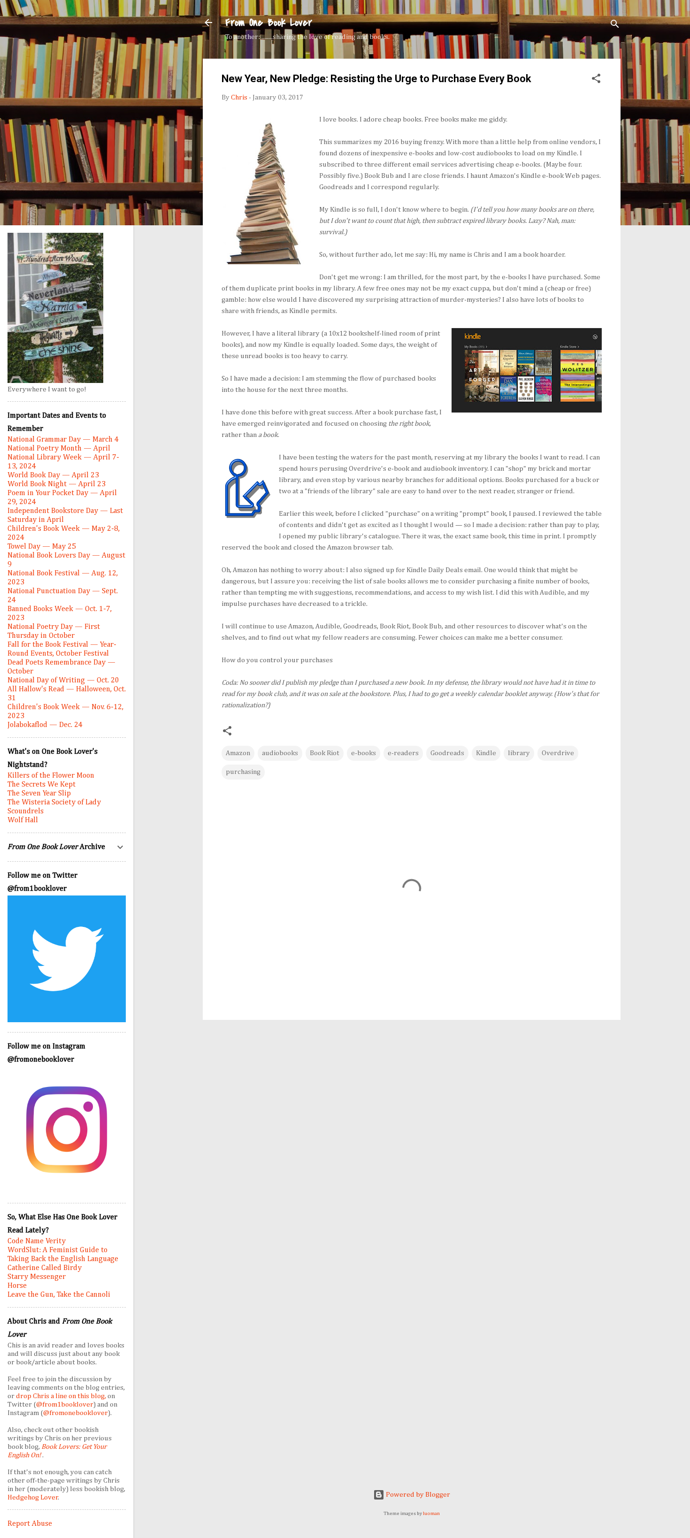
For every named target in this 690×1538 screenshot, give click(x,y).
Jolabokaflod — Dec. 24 (45, 725)
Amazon (238, 753)
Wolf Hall (23, 820)
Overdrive (558, 753)
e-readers (403, 753)
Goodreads (447, 753)
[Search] (615, 25)
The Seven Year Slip (39, 793)
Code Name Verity (37, 1241)
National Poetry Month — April (59, 448)
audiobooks (280, 753)
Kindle (486, 753)
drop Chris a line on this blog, (61, 1396)
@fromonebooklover (75, 1412)
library (519, 753)
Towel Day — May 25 (42, 547)
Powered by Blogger (417, 1494)
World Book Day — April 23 (53, 475)
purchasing (243, 771)
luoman (431, 1513)
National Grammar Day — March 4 (63, 440)
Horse (17, 1286)
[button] (596, 80)
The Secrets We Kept (42, 784)
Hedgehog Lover (33, 1497)
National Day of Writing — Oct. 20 (63, 680)
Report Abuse (30, 1524)
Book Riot (324, 753)
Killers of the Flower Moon (51, 776)
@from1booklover (64, 1404)
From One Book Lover (268, 22)
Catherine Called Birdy (45, 1268)
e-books (363, 753)
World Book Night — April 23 (57, 484)
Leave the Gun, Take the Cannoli (59, 1295)
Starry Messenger (37, 1277)
